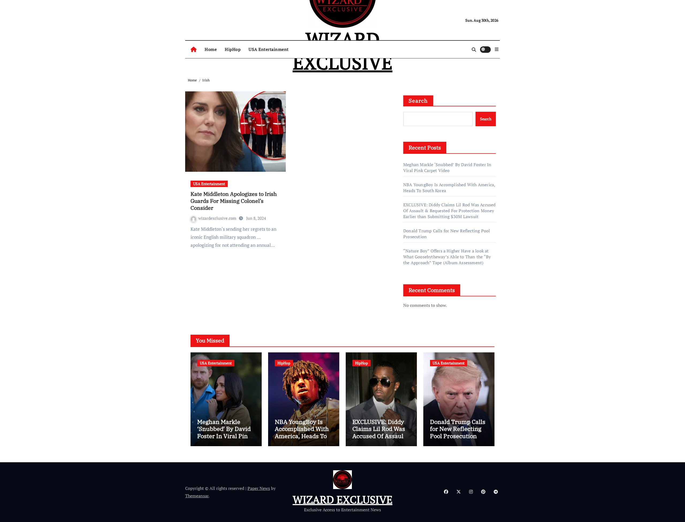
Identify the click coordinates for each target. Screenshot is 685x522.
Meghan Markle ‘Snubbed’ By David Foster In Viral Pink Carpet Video (447, 167)
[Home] (194, 49)
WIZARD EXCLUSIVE (343, 499)
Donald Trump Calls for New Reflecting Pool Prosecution (457, 429)
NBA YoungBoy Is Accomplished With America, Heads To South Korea (302, 432)
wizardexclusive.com (217, 218)
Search (418, 100)
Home (211, 49)
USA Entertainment (269, 49)
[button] (496, 49)
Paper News (259, 488)
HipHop (233, 49)
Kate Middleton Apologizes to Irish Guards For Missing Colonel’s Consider (234, 200)
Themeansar (196, 496)
